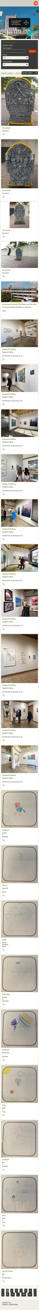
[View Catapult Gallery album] (3, 359)
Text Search (7, 48)
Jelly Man (6, 994)
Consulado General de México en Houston (19, 304)
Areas (5, 55)
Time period (7, 61)
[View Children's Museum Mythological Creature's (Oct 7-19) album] (3, 840)
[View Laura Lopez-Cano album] (3, 134)
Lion (4, 1215)
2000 (4, 940)
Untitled (5, 830)
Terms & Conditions (10, 1305)
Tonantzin (6, 128)
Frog (4, 1105)
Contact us (6, 1303)
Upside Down (7, 1271)
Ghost (4, 885)
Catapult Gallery (9, 349)
